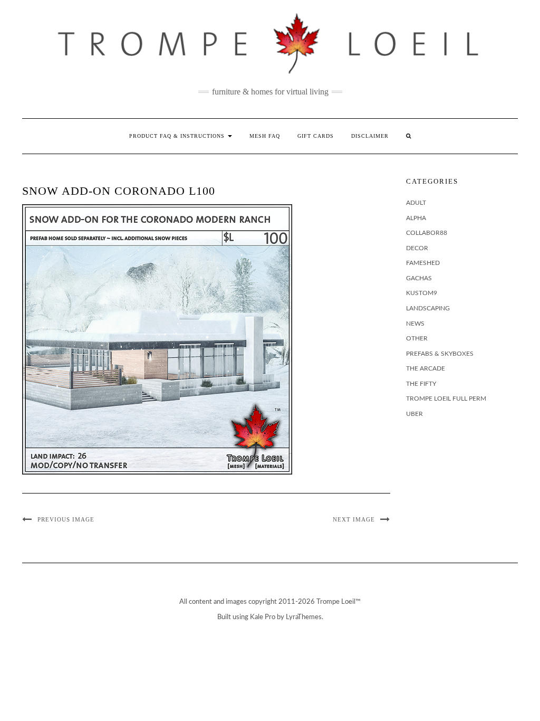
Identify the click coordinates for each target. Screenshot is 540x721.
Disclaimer (370, 136)
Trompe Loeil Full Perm (446, 398)
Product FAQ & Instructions (178, 136)
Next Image (354, 519)
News (415, 323)
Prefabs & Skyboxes (440, 353)
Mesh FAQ (264, 136)
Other (417, 338)
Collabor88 (426, 233)
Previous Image (65, 519)
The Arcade (425, 368)
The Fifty (421, 384)
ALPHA (416, 218)
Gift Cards (315, 136)
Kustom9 (421, 293)
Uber (414, 414)
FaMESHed (423, 263)
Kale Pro (262, 617)
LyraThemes (304, 617)
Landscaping (428, 308)
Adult (416, 203)
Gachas (419, 278)
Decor (417, 248)
